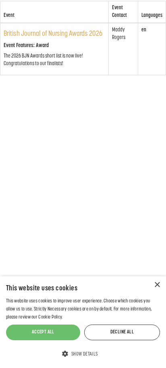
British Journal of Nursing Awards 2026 (53, 34)
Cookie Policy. (50, 317)
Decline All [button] (122, 332)
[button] (83, 354)
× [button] (157, 285)
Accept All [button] (43, 332)
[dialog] (83, 322)
